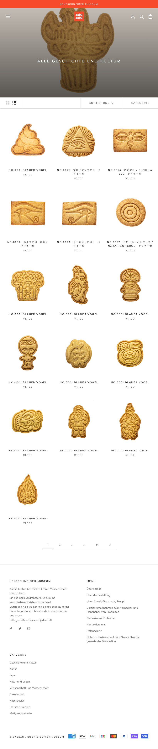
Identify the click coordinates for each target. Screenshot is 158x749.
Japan (13, 675)
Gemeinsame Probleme (100, 618)
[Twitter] (19, 628)
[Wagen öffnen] (150, 16)
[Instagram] (28, 628)
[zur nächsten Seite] (110, 545)
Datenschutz (94, 631)
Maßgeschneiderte (21, 713)
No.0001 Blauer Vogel (28, 170)
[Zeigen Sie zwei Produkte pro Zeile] (7, 103)
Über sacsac (94, 589)
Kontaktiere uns (96, 624)
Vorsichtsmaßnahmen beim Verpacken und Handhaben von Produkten (112, 610)
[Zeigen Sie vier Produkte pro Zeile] (14, 103)
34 (97, 544)
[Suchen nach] (142, 16)
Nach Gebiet (17, 700)
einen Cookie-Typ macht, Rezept (106, 601)
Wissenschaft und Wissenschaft (29, 688)
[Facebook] (11, 628)
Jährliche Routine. (20, 707)
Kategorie (140, 102)
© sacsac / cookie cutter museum (37, 737)
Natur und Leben (20, 681)
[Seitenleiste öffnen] (8, 16)
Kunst (13, 669)
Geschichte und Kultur (23, 662)
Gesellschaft (17, 694)
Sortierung (100, 102)
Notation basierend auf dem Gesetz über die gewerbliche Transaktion (113, 639)
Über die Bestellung (98, 595)
